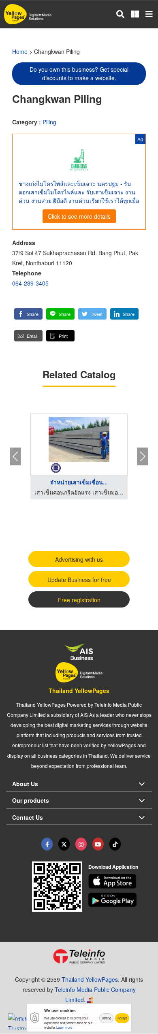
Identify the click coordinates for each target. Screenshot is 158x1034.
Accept (122, 1018)
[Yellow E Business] (47, 844)
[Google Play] (120, 900)
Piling (49, 122)
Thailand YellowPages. (91, 979)
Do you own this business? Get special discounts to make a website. (79, 73)
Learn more (64, 1027)
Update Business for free (79, 580)
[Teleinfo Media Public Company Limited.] (79, 956)
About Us (25, 784)
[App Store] (120, 881)
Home (20, 51)
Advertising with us (79, 559)
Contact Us (27, 817)
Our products (30, 800)
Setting (106, 1018)
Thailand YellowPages (79, 690)
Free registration (79, 600)
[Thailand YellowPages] (64, 844)
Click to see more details (79, 216)
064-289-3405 (30, 283)
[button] (28, 314)
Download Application (113, 866)
